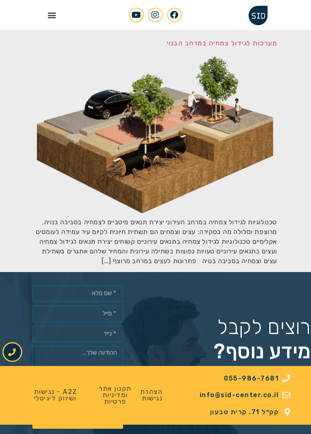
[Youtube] (136, 15)
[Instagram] (155, 15)
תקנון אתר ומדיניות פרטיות (115, 395)
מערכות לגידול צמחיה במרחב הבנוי (222, 43)
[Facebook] (174, 15)
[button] (52, 14)
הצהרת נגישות (151, 395)
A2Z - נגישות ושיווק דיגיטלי (55, 395)
